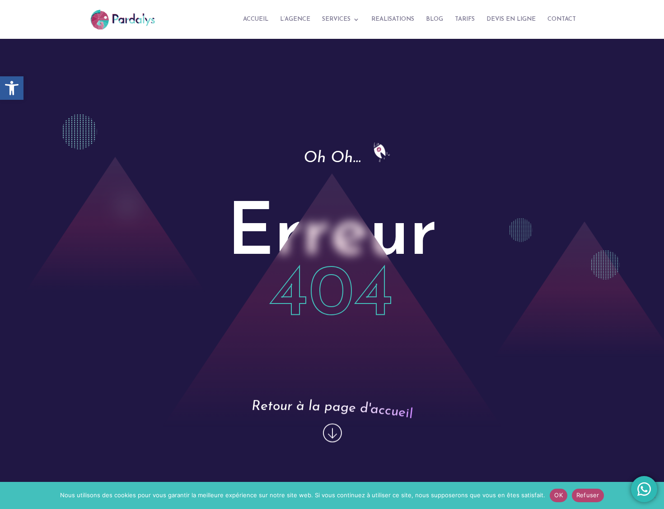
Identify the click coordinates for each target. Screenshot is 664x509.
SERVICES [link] (336, 19)
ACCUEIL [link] (255, 19)
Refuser (587, 495)
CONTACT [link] (561, 19)
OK (558, 495)
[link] (11, 88)
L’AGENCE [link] (295, 19)
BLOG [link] (434, 19)
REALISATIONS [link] (392, 19)
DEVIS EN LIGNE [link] (511, 19)
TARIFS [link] (465, 19)
